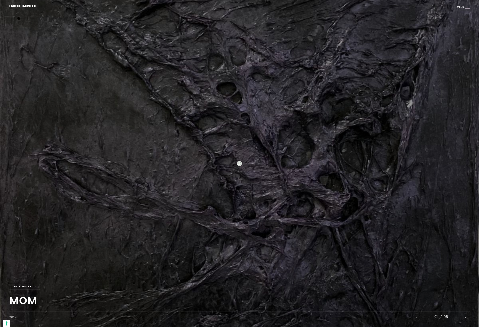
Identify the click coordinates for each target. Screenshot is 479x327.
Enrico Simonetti (22, 6)
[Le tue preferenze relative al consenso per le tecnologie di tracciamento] (6, 323)
